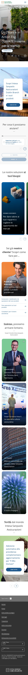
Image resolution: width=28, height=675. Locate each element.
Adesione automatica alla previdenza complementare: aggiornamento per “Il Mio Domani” (13, 555)
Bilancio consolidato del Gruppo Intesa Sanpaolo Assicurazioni (13, 464)
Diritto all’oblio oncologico (8, 612)
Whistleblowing (5, 633)
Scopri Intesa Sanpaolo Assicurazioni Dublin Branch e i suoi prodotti (13, 91)
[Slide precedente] (12, 586)
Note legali (4, 617)
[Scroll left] (20, 148)
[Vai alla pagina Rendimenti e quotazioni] (25, 300)
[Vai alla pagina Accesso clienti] (14, 279)
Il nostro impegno (11, 510)
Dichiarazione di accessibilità (9, 638)
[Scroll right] (24, 148)
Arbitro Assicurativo (6, 625)
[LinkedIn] (11, 599)
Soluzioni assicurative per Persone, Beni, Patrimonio (12, 375)
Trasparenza (5, 621)
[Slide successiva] (16, 586)
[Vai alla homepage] (7, 2)
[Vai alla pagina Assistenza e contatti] (25, 306)
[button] (2, 56)
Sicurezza (4, 629)
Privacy (3, 608)
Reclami (4, 604)
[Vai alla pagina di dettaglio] (14, 360)
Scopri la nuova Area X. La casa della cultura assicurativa (13, 419)
